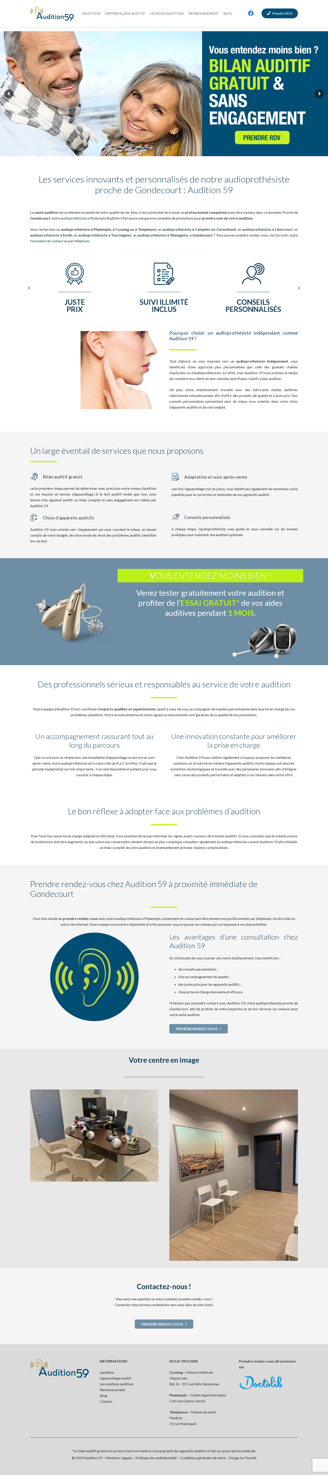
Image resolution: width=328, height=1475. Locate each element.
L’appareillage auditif (115, 1378)
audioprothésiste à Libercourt (267, 229)
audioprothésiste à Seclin (51, 235)
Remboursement (112, 1390)
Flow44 (250, 1458)
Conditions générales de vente (203, 1458)
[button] (29, 288)
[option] (74, 288)
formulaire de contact (46, 241)
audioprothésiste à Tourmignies (104, 235)
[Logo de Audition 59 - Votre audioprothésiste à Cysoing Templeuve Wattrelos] (52, 13)
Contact (106, 1401)
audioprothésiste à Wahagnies (162, 235)
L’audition (107, 1372)
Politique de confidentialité (156, 1458)
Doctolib (281, 235)
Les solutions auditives (117, 1384)
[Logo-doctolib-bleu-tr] (268, 1382)
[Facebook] (251, 13)
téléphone (81, 241)
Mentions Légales (118, 1458)
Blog (103, 1395)
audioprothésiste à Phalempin (83, 218)
